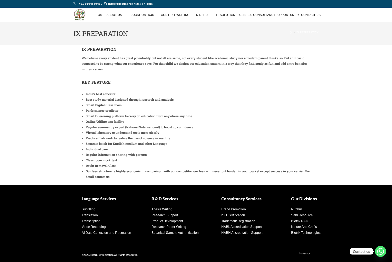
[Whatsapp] (380, 251)
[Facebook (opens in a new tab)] (308, 4)
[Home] (291, 32)
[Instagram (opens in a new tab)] (312, 4)
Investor (304, 253)
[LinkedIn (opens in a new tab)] (316, 4)
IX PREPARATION (307, 32)
